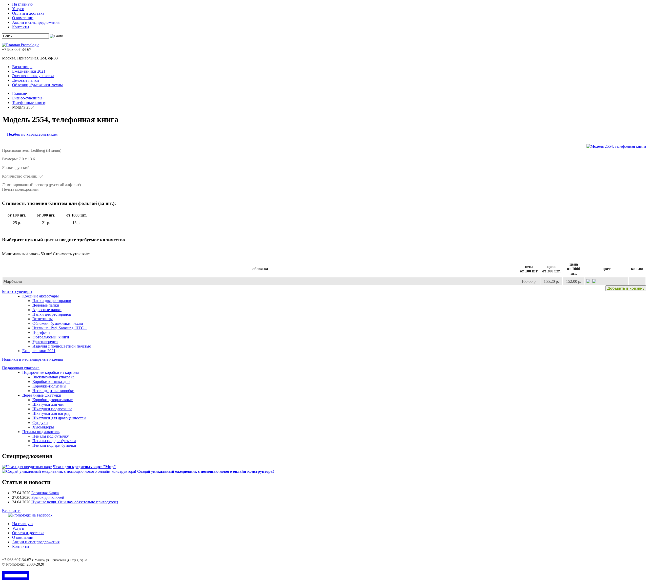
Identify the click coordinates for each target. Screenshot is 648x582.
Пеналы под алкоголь (40, 431)
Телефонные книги (28, 102)
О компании (22, 18)
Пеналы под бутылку (50, 436)
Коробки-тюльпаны (49, 386)
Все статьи (11, 510)
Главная (19, 93)
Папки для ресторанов (51, 300)
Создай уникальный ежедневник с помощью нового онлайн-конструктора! (205, 471)
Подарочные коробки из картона (50, 372)
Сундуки (40, 422)
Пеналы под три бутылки (54, 445)
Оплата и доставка (28, 13)
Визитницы (22, 66)
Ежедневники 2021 (28, 71)
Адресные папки (47, 310)
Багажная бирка (45, 493)
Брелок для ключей (47, 497)
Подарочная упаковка (20, 368)
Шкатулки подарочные (52, 409)
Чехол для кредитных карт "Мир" (84, 467)
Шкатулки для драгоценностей (59, 418)
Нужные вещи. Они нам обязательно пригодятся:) (74, 502)
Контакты (20, 27)
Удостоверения (45, 341)
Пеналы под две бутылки (54, 441)
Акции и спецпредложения (35, 22)
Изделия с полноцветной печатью (61, 346)
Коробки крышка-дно (51, 381)
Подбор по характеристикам (32, 134)
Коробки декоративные (52, 400)
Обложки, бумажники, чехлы (37, 85)
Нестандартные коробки (53, 391)
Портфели (41, 332)
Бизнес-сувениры (27, 98)
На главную (22, 4)
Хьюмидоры (43, 427)
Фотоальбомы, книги (50, 337)
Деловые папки (25, 80)
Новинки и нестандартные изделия (32, 359)
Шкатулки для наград (51, 413)
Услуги (18, 9)
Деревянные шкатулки (41, 395)
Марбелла (12, 281)
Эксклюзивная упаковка (33, 76)
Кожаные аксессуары (40, 296)
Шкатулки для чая (48, 404)
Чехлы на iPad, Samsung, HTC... (59, 328)
